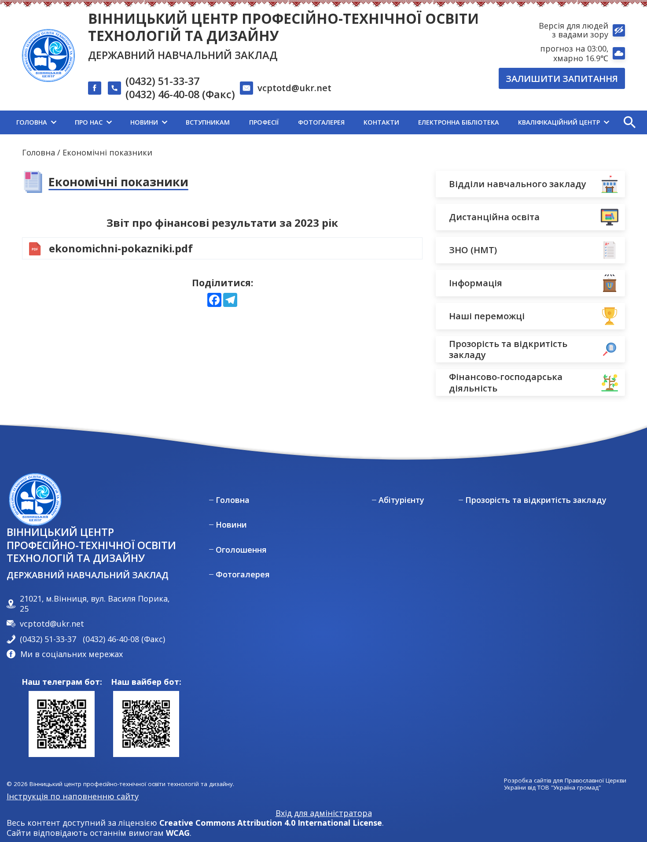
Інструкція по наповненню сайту (73, 796)
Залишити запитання (562, 78)
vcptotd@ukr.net (294, 87)
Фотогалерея (243, 574)
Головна (38, 152)
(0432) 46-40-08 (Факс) (180, 94)
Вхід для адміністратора (324, 813)
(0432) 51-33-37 (162, 81)
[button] (629, 122)
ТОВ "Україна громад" (569, 787)
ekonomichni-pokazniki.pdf (121, 248)
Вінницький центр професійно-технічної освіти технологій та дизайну (283, 27)
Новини (231, 525)
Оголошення (241, 550)
